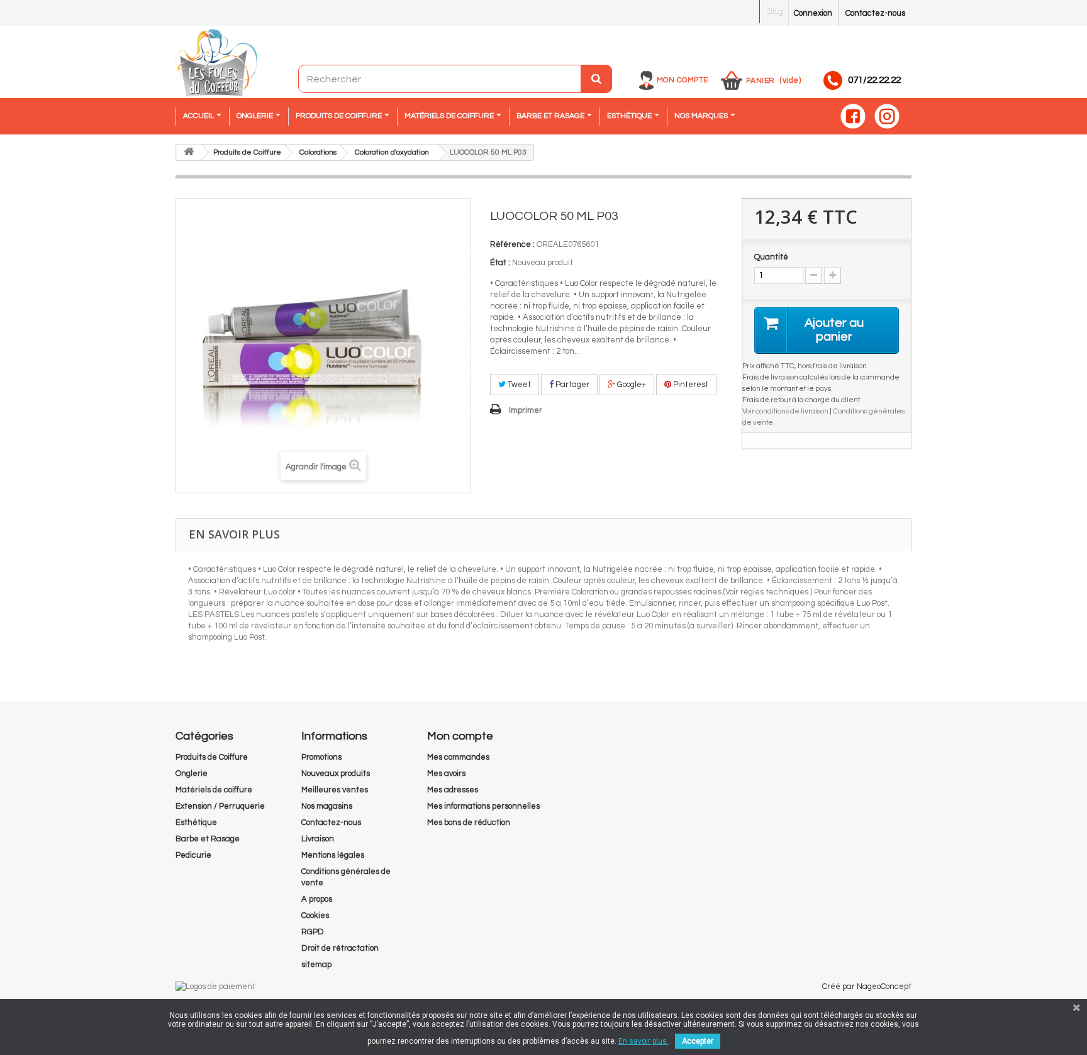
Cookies (315, 915)
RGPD (312, 931)
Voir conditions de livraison (785, 411)
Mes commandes (458, 757)
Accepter (697, 1041)
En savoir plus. (643, 1041)
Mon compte (682, 80)
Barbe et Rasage (208, 838)
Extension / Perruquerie (220, 806)
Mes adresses (452, 789)
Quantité (771, 257)
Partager (571, 384)
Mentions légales (332, 855)
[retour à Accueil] (189, 152)
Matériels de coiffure (214, 789)
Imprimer (525, 410)
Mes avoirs (446, 773)
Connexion (813, 13)
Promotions (321, 757)
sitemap (316, 964)
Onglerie (192, 773)
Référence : (512, 244)
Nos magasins (326, 806)
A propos (316, 899)
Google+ (630, 384)
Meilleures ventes (334, 789)
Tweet (518, 384)
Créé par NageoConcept (866, 986)
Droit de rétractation (340, 948)
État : (500, 262)
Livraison (317, 838)
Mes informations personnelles (483, 806)
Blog (774, 10)
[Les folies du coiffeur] (216, 63)
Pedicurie (193, 855)
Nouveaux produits (335, 773)
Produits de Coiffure (212, 757)
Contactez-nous (875, 13)
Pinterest (689, 384)
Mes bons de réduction (468, 822)
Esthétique (196, 822)
